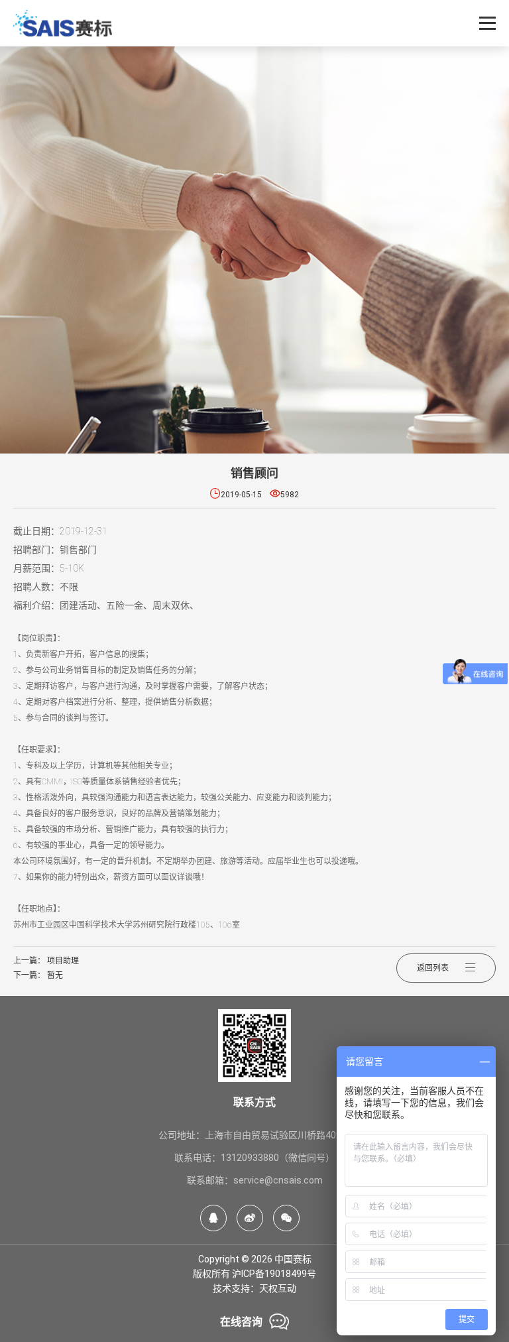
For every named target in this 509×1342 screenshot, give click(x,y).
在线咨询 (254, 1322)
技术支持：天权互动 (254, 1288)
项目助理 (63, 960)
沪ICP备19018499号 (274, 1273)
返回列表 (433, 968)
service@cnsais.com (278, 1180)
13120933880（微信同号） (278, 1157)
